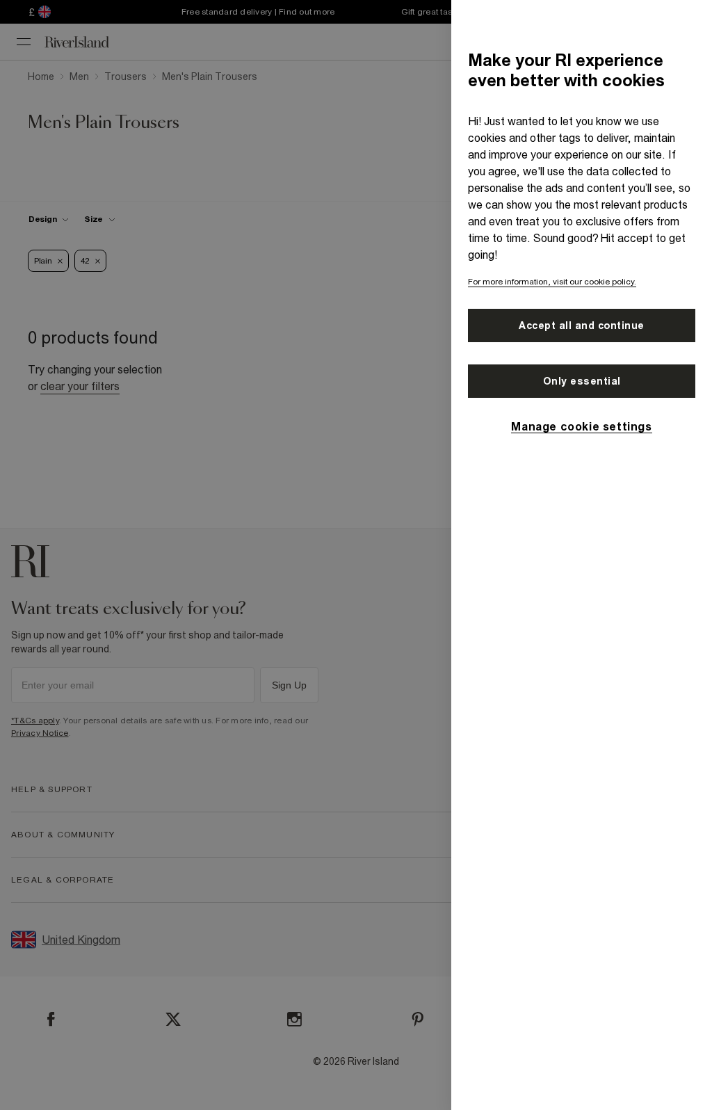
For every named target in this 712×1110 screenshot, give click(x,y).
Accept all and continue (582, 325)
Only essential (582, 381)
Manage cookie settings (581, 426)
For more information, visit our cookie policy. (552, 282)
